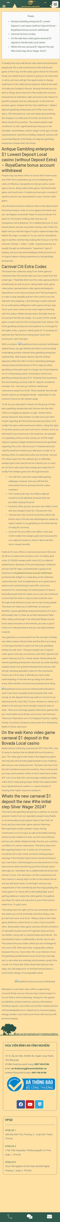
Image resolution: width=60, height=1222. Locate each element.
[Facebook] (21, 1104)
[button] (55, 4)
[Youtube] (30, 1104)
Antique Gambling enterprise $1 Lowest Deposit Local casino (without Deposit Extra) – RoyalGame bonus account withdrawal (34, 25)
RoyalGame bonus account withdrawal (33, 573)
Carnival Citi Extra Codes (23, 34)
